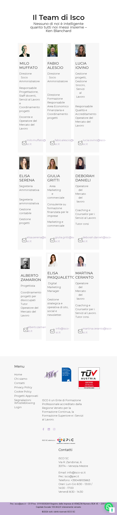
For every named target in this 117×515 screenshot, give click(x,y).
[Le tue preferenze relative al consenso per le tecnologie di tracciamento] (112, 510)
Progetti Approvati (26, 396)
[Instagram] (54, 429)
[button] (108, 506)
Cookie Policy (23, 391)
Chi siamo (20, 378)
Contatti (19, 383)
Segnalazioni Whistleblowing (24, 401)
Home (18, 374)
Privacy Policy (23, 387)
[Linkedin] (49, 429)
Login (18, 407)
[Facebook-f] (43, 429)
